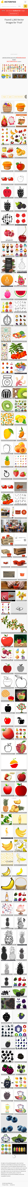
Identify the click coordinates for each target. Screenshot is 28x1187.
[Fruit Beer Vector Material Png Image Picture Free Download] (6, 896)
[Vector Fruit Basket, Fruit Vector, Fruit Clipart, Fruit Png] (7, 107)
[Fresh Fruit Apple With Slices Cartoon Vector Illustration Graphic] (20, 640)
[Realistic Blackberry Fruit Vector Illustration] (20, 1056)
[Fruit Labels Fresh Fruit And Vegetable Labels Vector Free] (20, 406)
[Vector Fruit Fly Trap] (7, 512)
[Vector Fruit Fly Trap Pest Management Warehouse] (19, 563)
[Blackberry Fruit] (20, 1017)
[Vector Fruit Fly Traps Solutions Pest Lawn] (14, 585)
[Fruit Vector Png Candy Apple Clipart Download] (7, 654)
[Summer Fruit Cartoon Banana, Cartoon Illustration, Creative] (20, 832)
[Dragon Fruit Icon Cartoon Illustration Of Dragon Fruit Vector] (20, 280)
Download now (13, 13)
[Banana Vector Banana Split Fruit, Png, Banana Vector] (6, 872)
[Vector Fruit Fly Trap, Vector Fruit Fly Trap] (20, 486)
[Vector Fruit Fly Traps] (7, 539)
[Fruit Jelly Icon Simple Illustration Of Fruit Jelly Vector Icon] (6, 393)
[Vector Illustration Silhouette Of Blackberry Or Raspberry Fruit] (7, 1095)
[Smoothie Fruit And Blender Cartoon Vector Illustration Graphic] (20, 1095)
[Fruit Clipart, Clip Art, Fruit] (20, 448)
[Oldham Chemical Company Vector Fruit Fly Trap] (20, 552)
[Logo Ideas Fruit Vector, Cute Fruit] (21, 219)
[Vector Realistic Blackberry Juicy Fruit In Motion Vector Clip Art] (21, 1069)
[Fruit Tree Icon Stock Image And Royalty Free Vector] (21, 708)
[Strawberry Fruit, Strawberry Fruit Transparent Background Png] (20, 474)
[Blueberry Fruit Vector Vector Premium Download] (5, 1138)
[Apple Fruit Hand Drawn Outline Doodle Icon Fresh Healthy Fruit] (20, 179)
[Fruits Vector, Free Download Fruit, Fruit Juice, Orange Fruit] (20, 152)
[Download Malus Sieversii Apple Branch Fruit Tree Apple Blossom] (14, 624)
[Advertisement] (14, 39)
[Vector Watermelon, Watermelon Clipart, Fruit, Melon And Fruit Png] (20, 294)
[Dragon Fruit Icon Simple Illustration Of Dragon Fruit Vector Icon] (7, 280)
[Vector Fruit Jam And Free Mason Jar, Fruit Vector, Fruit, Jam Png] (7, 152)
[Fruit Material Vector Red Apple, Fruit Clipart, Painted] (20, 165)
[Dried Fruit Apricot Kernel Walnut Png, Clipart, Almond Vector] (19, 608)
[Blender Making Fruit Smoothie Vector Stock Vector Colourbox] (7, 1108)
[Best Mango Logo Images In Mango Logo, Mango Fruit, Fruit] (22, 433)
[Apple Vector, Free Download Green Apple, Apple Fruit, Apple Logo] (21, 734)
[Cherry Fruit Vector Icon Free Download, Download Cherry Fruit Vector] (18, 352)
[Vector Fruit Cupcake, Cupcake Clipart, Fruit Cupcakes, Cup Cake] (7, 250)
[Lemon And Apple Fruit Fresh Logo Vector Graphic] (14, 763)
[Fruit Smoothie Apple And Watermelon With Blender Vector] (20, 1108)
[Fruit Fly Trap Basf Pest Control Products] (14, 526)
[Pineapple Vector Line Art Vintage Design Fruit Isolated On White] (7, 968)
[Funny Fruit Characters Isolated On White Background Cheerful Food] (20, 654)
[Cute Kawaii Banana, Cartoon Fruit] (20, 819)
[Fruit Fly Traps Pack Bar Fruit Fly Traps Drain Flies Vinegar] (7, 179)
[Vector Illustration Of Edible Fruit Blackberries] (8, 1069)
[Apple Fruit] (20, 720)
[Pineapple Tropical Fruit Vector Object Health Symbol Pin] (21, 953)
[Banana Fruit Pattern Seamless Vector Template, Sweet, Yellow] (20, 846)
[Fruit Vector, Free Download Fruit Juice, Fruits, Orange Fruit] (18, 136)
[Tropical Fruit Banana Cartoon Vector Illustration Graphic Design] (7, 846)
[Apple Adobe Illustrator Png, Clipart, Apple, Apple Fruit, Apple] (21, 777)
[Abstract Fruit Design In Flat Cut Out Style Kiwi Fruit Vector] (20, 393)
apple (10, 96)
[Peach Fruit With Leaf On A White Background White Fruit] (7, 448)
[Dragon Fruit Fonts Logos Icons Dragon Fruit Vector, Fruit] (8, 120)
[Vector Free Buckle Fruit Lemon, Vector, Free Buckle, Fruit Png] (20, 419)
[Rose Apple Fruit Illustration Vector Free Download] (8, 777)
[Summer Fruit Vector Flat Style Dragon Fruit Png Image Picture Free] (7, 294)
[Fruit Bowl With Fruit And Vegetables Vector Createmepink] (20, 367)
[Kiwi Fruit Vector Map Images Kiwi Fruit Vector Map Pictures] (7, 406)
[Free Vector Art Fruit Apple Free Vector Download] (21, 747)
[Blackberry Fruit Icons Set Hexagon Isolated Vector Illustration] (20, 1030)
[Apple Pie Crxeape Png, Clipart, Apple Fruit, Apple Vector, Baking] (7, 695)
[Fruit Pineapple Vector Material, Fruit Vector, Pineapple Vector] (7, 461)
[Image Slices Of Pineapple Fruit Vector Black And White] (20, 923)
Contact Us (12, 1185)
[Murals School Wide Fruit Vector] (7, 1056)
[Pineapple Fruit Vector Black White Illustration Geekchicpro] (22, 937)
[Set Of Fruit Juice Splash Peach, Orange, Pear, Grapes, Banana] (20, 1082)
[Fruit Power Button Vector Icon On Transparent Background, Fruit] (6, 474)
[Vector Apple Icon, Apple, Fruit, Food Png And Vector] (20, 668)
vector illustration (18, 96)
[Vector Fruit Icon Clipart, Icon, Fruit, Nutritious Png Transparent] (20, 320)
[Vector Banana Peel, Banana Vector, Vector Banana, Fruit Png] (20, 859)
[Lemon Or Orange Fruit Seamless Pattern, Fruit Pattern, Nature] (7, 419)
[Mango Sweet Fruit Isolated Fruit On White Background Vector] (8, 433)
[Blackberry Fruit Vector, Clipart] (19, 992)
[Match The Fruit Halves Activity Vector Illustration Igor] (5, 608)
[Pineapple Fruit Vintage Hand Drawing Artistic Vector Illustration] (14, 805)
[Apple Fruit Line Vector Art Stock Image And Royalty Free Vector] (8, 747)
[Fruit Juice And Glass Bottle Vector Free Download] (19, 1149)
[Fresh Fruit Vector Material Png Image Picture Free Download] (8, 1043)
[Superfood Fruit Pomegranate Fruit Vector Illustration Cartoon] (9, 234)
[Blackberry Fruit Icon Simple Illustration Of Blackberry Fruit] (20, 192)
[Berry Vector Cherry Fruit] (7, 909)
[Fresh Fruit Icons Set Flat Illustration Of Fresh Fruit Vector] (7, 367)
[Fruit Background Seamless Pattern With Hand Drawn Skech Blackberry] (21, 1043)
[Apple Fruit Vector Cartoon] (7, 640)
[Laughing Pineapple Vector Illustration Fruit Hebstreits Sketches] (8, 937)
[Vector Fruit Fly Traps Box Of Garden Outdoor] (20, 539)
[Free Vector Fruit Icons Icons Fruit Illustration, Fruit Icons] (5, 136)
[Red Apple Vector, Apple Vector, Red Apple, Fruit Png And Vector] (7, 720)
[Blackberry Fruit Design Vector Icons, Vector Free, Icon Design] (6, 1017)
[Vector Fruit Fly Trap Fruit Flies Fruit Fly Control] (20, 107)
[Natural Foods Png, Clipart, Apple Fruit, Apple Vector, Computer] (7, 789)
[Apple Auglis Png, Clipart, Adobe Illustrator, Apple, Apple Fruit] (7, 734)
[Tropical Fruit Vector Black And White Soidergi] (6, 981)
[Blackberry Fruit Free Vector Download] (7, 1030)
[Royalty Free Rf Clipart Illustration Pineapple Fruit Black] (20, 968)
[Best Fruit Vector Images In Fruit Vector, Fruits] (4, 352)
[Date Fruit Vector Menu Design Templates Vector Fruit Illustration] (8, 265)
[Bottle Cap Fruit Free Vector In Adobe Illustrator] (6, 1149)
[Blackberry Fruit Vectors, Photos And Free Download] (21, 1003)
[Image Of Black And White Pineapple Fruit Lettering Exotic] (7, 923)
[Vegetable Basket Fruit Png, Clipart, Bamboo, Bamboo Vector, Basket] (21, 884)
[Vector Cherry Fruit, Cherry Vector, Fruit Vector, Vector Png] (22, 234)
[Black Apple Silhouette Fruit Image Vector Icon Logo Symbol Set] (8, 708)
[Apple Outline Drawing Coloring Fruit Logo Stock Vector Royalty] (7, 681)
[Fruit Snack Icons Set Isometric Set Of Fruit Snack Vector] (20, 461)
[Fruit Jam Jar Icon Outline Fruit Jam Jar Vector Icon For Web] (7, 381)
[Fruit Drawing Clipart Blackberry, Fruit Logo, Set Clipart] (20, 205)
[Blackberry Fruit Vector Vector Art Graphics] (8, 1003)
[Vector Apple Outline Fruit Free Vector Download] (21, 681)
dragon (4, 96)
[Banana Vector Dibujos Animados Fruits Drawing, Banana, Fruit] (7, 884)
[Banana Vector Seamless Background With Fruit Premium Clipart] (7, 859)
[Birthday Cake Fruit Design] (20, 909)
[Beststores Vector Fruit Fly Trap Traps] (6, 552)
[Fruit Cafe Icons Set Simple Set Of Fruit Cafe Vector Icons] (7, 219)
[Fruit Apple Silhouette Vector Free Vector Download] (21, 695)
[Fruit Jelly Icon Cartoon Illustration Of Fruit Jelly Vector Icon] (20, 381)
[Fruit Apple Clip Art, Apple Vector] (21, 789)
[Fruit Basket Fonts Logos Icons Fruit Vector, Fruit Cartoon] (21, 120)
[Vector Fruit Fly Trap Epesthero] (9, 574)
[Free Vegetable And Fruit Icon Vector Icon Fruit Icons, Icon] (20, 307)
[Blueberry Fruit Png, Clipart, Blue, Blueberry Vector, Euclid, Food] (14, 1124)
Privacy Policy (5, 1185)
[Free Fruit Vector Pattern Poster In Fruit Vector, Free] (6, 334)
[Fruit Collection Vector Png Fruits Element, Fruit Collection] (19, 334)
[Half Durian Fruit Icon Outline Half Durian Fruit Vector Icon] (7, 320)
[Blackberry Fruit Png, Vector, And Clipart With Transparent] (5, 992)
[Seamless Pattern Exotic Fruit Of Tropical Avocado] (6, 819)
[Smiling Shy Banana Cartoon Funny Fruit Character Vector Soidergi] (7, 832)
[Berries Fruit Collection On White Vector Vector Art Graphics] (20, 896)
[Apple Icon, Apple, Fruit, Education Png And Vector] (7, 668)
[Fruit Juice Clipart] (19, 1138)
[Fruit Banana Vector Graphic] (19, 872)
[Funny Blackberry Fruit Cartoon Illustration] (7, 1082)
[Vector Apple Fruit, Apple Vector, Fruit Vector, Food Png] (7, 192)
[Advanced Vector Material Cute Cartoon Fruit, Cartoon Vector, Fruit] (7, 307)
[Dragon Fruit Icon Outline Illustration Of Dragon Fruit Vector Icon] (22, 265)
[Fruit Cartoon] (21, 596)
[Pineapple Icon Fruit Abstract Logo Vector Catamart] (8, 953)
